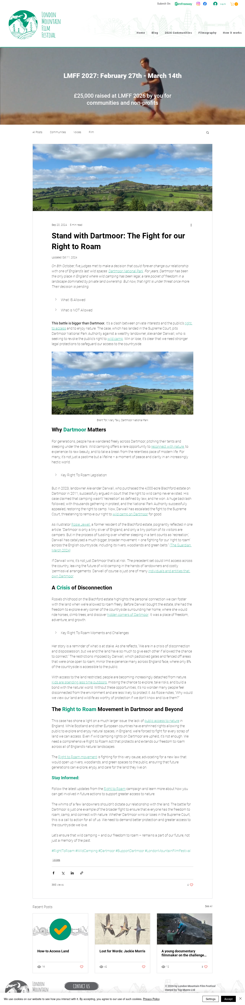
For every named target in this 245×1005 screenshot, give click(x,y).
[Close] (240, 999)
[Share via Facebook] (53, 873)
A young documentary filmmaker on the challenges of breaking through (184, 953)
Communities (58, 132)
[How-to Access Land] (60, 928)
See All (208, 906)
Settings (211, 999)
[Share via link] (81, 873)
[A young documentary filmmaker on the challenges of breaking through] (184, 928)
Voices (77, 132)
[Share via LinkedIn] (72, 873)
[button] (207, 132)
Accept (228, 999)
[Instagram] (198, 3)
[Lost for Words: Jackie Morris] (122, 928)
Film (91, 132)
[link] (234, 4)
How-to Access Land (53, 951)
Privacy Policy (151, 999)
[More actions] (191, 225)
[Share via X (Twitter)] (63, 873)
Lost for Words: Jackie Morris (122, 951)
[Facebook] (205, 3)
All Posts (37, 132)
